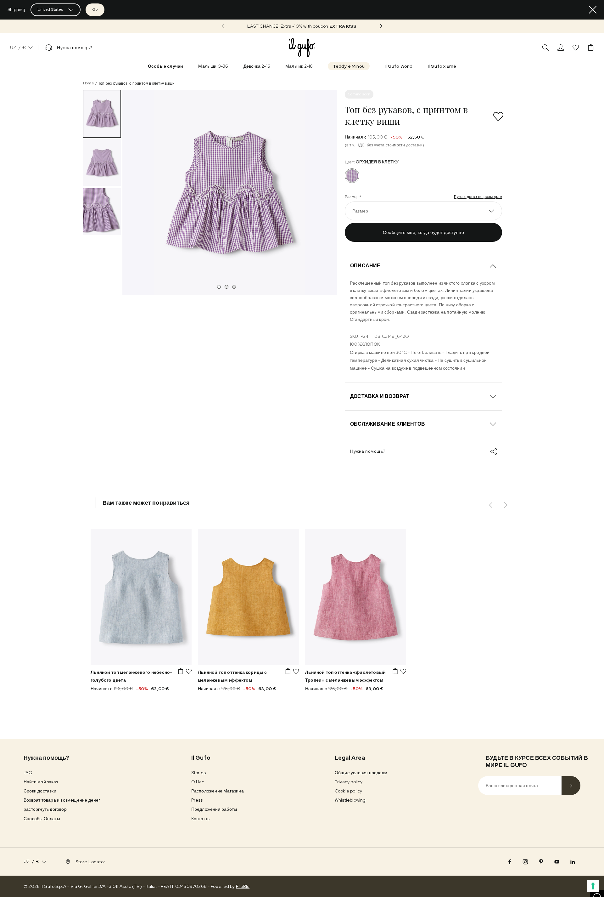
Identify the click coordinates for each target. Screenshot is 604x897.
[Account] (560, 47)
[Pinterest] (541, 862)
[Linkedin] (572, 862)
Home (88, 83)
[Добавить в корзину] (180, 671)
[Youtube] (557, 862)
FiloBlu (242, 886)
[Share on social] (493, 451)
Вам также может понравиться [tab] (146, 502)
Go (95, 9)
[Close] (592, 9)
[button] (302, 26)
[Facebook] (509, 862)
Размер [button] (360, 211)
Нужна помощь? (367, 451)
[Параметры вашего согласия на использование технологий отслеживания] (593, 886)
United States (50, 9)
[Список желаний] (576, 47)
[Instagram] (525, 862)
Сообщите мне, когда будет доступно (423, 232)
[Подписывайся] (571, 785)
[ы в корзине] (591, 47)
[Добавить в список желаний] (498, 116)
